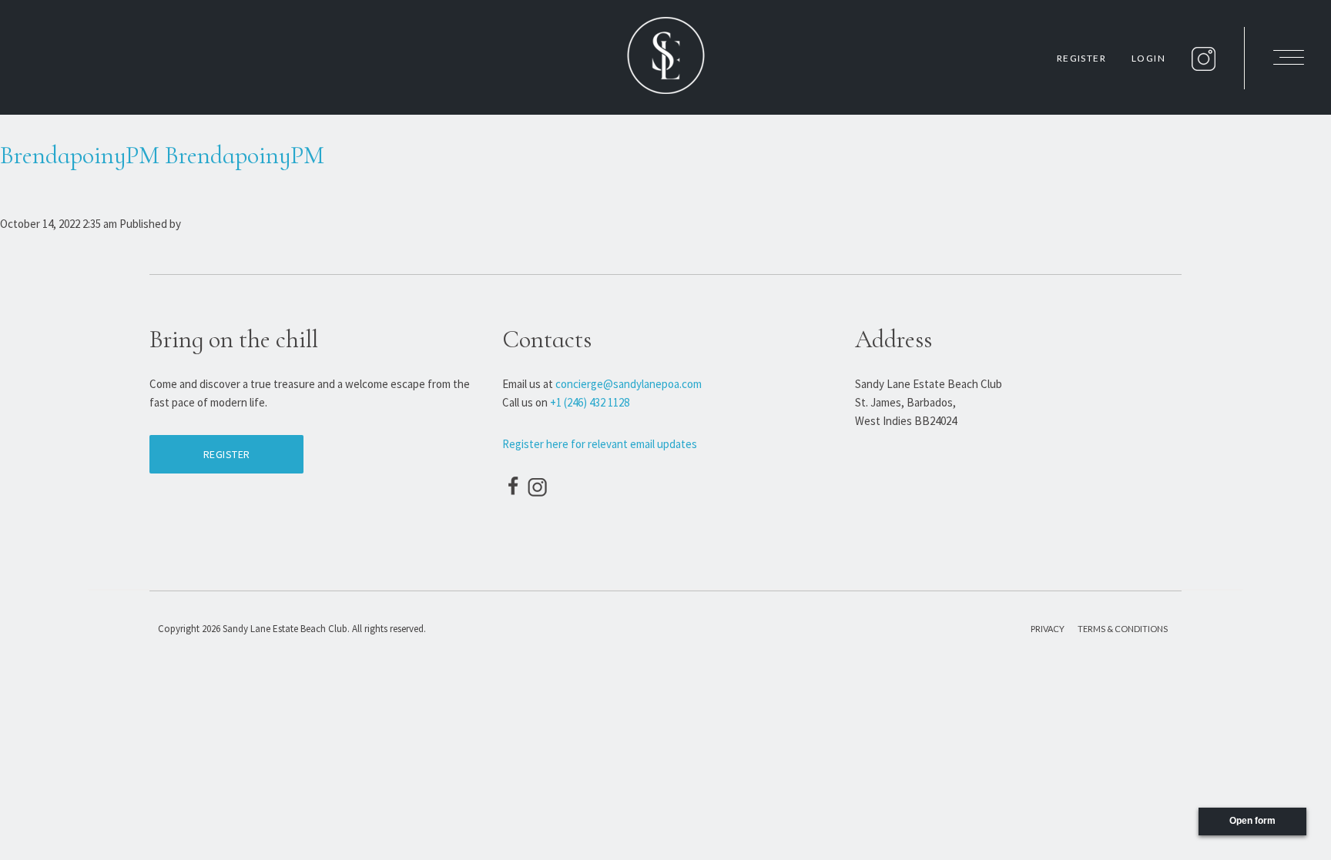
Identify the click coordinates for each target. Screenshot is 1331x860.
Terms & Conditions (1123, 629)
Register (1081, 58)
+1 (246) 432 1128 (589, 402)
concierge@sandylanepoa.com (628, 383)
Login (1148, 58)
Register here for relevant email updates (599, 444)
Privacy (1047, 629)
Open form (1252, 820)
